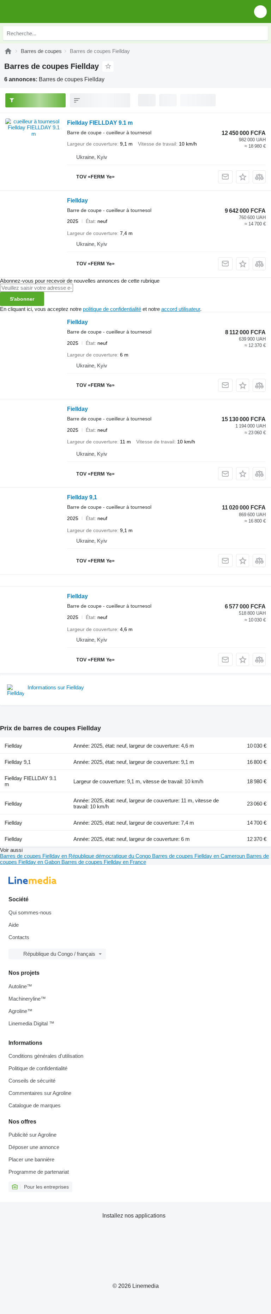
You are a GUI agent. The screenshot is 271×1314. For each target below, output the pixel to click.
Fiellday (77, 201)
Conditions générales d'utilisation (45, 1056)
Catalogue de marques (34, 1105)
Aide (13, 925)
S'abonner (22, 299)
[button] (260, 11)
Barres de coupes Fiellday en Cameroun (199, 856)
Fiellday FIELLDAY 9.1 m (100, 123)
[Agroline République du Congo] (45, 11)
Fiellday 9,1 (82, 497)
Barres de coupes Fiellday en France (103, 862)
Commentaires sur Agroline (39, 1093)
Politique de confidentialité (37, 1068)
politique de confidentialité (112, 309)
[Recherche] (261, 33)
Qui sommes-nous (30, 912)
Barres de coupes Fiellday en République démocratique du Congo (76, 856)
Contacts (18, 937)
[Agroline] (8, 51)
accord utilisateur (180, 309)
